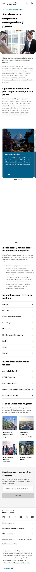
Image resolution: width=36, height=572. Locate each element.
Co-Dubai (5, 311)
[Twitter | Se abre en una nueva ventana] (27, 517)
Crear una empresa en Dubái (13, 9)
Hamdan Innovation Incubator (13, 335)
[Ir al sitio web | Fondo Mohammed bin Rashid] (18, 204)
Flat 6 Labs (6, 329)
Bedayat (5, 304)
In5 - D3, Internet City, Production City (16, 389)
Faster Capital (7, 323)
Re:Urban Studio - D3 (10, 395)
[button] (8, 568)
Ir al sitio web (9, 175)
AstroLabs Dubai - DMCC (11, 371)
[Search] (27, 3)
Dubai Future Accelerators (11, 317)
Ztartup (5, 353)
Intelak (4, 341)
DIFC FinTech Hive (8, 377)
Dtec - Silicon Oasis (9, 383)
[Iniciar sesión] (32, 3)
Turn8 (4, 347)
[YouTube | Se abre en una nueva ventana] (32, 517)
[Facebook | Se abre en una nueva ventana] (9, 517)
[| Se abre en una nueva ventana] (15, 517)
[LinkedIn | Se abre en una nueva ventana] (3, 517)
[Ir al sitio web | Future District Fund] (18, 140)
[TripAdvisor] (21, 517)
